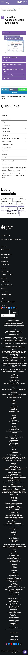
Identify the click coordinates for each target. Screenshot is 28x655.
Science (14, 319)
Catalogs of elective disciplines (14, 580)
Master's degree (5, 264)
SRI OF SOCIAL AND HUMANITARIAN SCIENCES (14, 369)
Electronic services (6, 164)
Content (14, 549)
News (14, 566)
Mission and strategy (14, 380)
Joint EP (14, 537)
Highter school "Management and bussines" (14, 489)
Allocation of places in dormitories (14, 589)
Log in (14, 449)
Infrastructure (14, 406)
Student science (14, 609)
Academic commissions (14, 518)
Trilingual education (6, 147)
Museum (14, 415)
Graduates (4, 157)
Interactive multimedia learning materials (14, 525)
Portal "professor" (14, 601)
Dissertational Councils (6, 285)
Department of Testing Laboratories (14, 337)
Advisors (14, 583)
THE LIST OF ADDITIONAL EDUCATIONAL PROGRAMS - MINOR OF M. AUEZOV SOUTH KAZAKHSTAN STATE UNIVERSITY (14, 459)
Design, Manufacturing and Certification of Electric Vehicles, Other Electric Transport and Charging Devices (14, 365)
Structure (14, 426)
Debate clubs (14, 624)
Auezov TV (4, 115)
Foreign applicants (14, 444)
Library (3, 122)
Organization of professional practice (14, 517)
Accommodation (14, 452)
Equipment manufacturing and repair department (14, 343)
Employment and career (14, 600)
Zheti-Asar (14, 418)
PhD (14, 534)
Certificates (14, 567)
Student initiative (14, 455)
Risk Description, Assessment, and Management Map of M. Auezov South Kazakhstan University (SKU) (13, 175)
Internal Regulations (14, 388)
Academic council (14, 429)
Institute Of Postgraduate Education (14, 503)
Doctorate (3, 268)
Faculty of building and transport (14, 475)
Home (14, 374)
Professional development (14, 558)
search (14, 312)
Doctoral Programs (14, 443)
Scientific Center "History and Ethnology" (14, 371)
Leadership (14, 428)
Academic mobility (14, 594)
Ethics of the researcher (14, 598)
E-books (14, 447)
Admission (14, 438)
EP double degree (14, 538)
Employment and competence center (14, 437)
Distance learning (6, 131)
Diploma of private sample (8, 161)
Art (14, 414)
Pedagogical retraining (14, 561)
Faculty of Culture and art (14, 472)
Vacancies (4, 154)
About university (14, 377)
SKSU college (14, 498)
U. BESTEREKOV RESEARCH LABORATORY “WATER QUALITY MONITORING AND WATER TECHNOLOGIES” (14, 353)
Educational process (7, 118)
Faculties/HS (14, 463)
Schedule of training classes (14, 578)
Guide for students (6, 125)
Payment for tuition (14, 591)
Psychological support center (14, 604)
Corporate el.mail (5, 281)
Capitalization (5, 150)
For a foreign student (14, 606)
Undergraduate (4, 261)
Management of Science (14, 320)
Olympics (14, 611)
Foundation (14, 500)
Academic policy (14, 512)
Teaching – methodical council (14, 431)
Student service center (14, 586)
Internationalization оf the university (10, 138)
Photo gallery (14, 408)
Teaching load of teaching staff (14, 515)
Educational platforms (14, 521)
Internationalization (14, 627)
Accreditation (14, 392)
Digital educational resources (14, 523)
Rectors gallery (14, 382)
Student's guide (14, 577)
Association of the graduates (8, 301)
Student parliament (14, 608)
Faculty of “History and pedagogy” (14, 469)
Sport (14, 400)
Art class (14, 621)
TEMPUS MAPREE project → (12, 204)
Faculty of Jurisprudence (14, 480)
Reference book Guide (7, 144)
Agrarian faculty (14, 466)
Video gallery (14, 409)
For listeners (14, 564)
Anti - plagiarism (14, 584)
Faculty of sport (14, 474)
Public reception (14, 504)
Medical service (14, 614)
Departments (14, 432)
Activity (14, 551)
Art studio (14, 420)
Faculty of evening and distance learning (14, 482)
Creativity (14, 402)
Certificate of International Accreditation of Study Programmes (12, 37)
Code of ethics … (14, 581)
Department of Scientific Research (14, 346)
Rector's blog (5, 135)
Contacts (14, 435)
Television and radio (14, 421)
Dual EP (14, 541)
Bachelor (14, 531)
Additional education (14, 506)
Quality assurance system (14, 397)
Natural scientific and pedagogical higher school (14, 467)
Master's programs (14, 441)
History (14, 378)
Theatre (14, 417)
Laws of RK (4, 278)
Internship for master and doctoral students (14, 587)
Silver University (14, 560)
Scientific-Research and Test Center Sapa (14, 342)
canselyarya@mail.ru (6, 254)
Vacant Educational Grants (14, 454)
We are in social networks (14, 612)
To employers (4, 291)
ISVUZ (14, 520)
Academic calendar (6, 141)
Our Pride (14, 398)
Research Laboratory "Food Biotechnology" (14, 355)
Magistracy (14, 532)
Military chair (14, 497)
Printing (14, 423)
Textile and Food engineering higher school (14, 491)
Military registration (14, 617)
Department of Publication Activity (14, 322)
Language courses (14, 592)
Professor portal (5, 128)
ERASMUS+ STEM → (12, 213)
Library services (14, 603)
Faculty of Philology (14, 471)
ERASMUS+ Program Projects (14, 507)
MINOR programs (14, 540)
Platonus (3, 298)
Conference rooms (14, 411)
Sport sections (14, 623)
